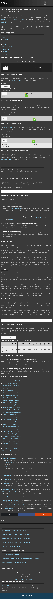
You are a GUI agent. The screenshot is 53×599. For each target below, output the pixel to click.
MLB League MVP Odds (8, 496)
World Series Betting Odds (9, 491)
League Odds (5, 49)
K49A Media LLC (5, 585)
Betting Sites (5, 37)
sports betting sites (16, 80)
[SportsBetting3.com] (4, 3)
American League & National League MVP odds (15, 534)
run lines (22, 19)
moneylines (4, 19)
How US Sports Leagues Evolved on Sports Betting (17, 562)
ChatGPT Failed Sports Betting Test (12, 546)
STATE (5, 66)
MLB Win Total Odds (7, 479)
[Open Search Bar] (45, 3)
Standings (5, 54)
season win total (8, 127)
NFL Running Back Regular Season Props (14, 530)
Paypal (11, 219)
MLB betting (4, 22)
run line (29, 266)
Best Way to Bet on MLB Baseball (11, 500)
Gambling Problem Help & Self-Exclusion (26, 579)
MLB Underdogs (6, 475)
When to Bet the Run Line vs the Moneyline (13, 504)
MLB (4, 520)
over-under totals (12, 19)
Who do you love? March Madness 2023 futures (16, 538)
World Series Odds (7, 46)
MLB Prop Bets (6, 471)
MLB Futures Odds (7, 483)
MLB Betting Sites (7, 462)
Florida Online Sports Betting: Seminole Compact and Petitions (20, 558)
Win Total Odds (6, 44)
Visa (31, 217)
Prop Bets (5, 42)
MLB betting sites (16, 208)
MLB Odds (5, 466)
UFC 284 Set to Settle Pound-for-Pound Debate (16, 542)
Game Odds (5, 39)
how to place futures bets (8, 159)
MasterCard (39, 217)
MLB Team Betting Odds (8, 508)
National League (36, 170)
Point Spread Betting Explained (11, 554)
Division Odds (6, 51)
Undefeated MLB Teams (8, 489)
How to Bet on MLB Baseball (9, 458)
